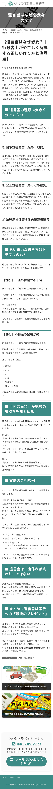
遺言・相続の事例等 (26, 658)
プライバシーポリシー (11, 777)
